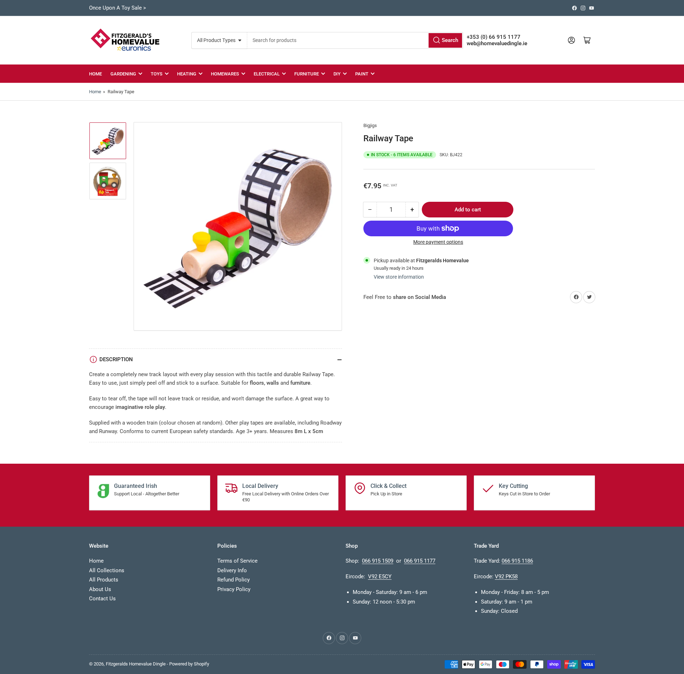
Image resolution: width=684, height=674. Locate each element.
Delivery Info (232, 570)
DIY (337, 74)
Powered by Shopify (189, 664)
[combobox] (355, 40)
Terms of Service (237, 561)
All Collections (106, 570)
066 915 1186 (517, 561)
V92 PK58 (506, 576)
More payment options (438, 242)
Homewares (225, 74)
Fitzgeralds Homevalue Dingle (136, 664)
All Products (103, 579)
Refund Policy (233, 579)
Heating (186, 74)
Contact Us (102, 598)
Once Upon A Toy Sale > (117, 8)
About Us (100, 589)
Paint (361, 74)
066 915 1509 (377, 561)
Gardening (123, 74)
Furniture (306, 74)
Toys (156, 74)
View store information (399, 277)
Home (95, 74)
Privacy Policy (233, 589)
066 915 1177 (419, 561)
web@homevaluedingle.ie (497, 43)
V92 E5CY (380, 576)
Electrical (267, 74)
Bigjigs (370, 125)
